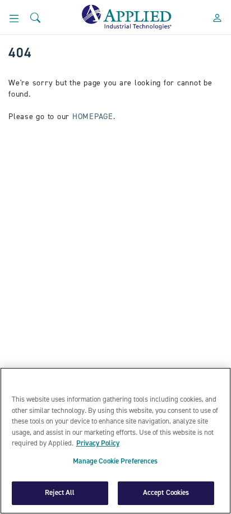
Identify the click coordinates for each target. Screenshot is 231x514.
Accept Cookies (166, 492)
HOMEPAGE (92, 117)
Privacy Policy (97, 443)
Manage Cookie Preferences (115, 461)
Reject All (60, 492)
